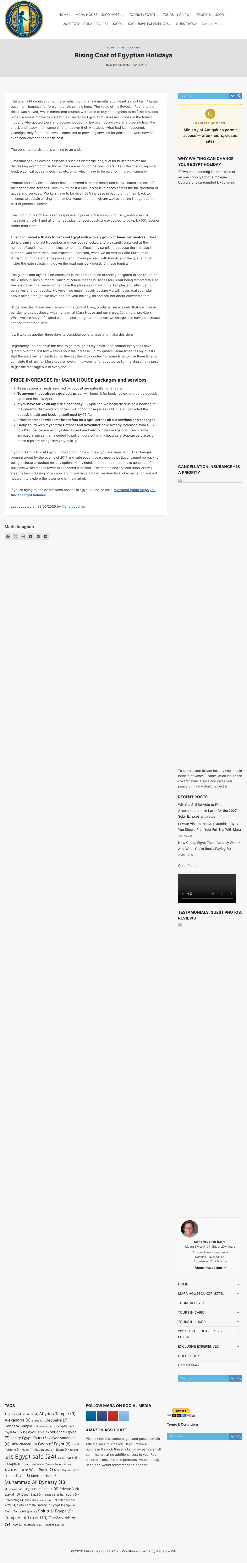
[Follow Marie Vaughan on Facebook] (8, 536)
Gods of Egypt (54, 1443)
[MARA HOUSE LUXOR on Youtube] (113, 1416)
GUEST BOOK (186, 24)
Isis (62, 1457)
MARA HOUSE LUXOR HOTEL (201, 1293)
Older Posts (187, 866)
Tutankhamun (53, 1524)
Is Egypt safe (33, 1456)
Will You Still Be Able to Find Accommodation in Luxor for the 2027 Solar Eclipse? (207, 810)
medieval (19, 1475)
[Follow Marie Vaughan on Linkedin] (38, 536)
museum (48, 1489)
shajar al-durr (47, 1500)
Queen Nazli (32, 1494)
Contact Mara (211, 24)
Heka (27, 1449)
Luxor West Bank (36, 1469)
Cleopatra (56, 1420)
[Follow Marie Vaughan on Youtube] (30, 536)
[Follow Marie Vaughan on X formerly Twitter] (15, 536)
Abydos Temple (57, 1413)
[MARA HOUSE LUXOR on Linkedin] (91, 1416)
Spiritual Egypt (55, 1510)
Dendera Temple (21, 1426)
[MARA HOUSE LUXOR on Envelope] (124, 1416)
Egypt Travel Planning (123, 47)
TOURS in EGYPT (191, 1303)
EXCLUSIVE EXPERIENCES (198, 1346)
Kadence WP (166, 1551)
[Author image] (102, 65)
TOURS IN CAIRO (191, 1312)
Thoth (17, 1524)
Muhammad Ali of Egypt (21, 1489)
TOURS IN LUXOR (192, 1322)
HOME (183, 1284)
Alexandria (17, 1420)
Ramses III (69, 1494)
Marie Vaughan (119, 64)
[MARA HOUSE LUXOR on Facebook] (102, 1416)
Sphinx (32, 1512)
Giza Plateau (23, 1444)
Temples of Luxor (26, 1517)
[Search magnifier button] (239, 96)
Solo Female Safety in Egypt (41, 1505)
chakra (37, 1420)
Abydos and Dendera (21, 1414)
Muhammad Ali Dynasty (36, 1482)
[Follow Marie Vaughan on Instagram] (23, 536)
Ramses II (51, 1494)
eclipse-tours (47, 1426)
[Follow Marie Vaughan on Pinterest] (45, 536)
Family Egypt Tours (29, 1438)
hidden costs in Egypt (51, 1449)
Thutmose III (33, 1524)
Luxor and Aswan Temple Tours (45, 1464)
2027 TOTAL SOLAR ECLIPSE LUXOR (201, 1334)
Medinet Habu (44, 1476)
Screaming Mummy (20, 1500)
